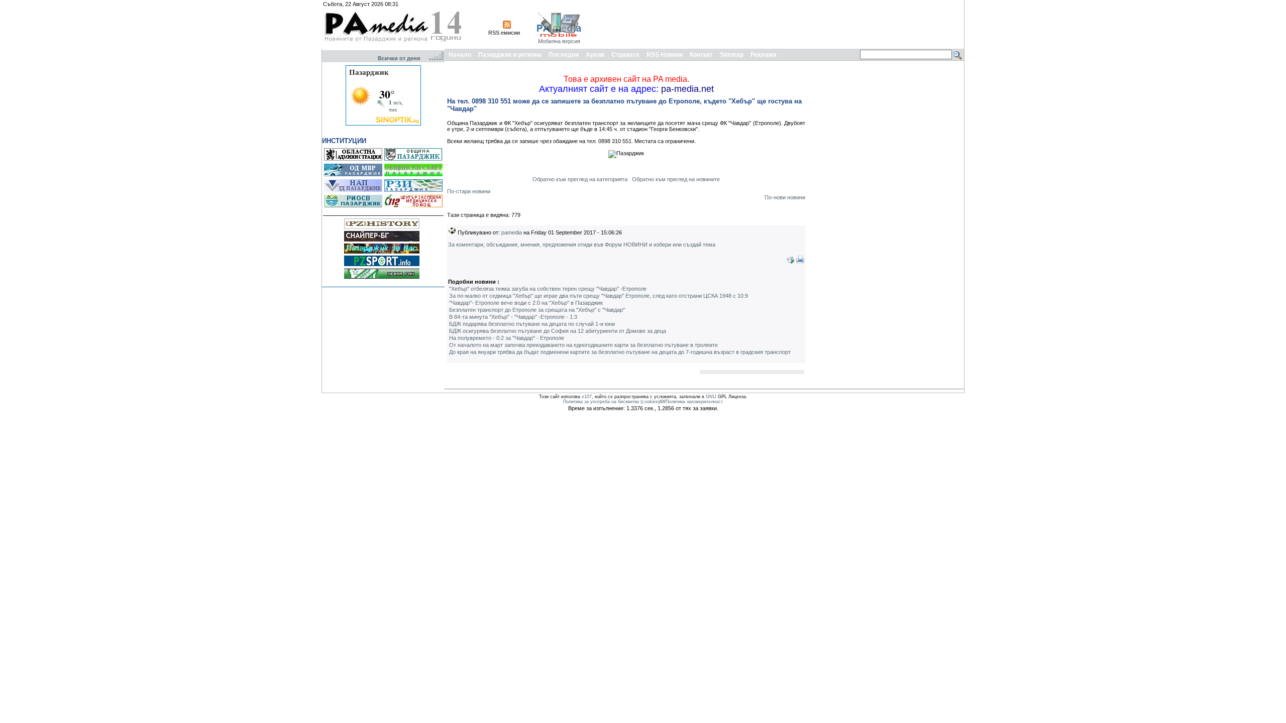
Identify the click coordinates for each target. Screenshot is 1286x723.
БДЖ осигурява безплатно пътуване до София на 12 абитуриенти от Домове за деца (557, 331)
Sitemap (731, 54)
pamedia (511, 232)
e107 (587, 396)
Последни (564, 54)
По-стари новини (468, 191)
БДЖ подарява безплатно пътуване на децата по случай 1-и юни (532, 324)
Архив (595, 54)
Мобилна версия (559, 41)
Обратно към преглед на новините (676, 179)
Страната (625, 54)
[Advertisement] (779, 24)
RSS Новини (665, 54)
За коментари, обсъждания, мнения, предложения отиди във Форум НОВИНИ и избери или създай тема (581, 245)
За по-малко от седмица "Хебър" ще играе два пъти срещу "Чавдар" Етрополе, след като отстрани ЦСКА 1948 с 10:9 (598, 296)
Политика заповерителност (694, 401)
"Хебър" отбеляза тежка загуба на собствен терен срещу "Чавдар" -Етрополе (548, 289)
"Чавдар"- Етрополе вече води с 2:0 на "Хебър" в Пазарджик (526, 303)
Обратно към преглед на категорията (579, 179)
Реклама (764, 54)
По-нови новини (785, 197)
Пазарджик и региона (510, 54)
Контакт (701, 54)
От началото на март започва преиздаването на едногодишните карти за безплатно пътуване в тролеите (583, 345)
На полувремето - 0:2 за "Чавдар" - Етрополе (506, 338)
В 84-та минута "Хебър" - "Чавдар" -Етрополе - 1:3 (513, 317)
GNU (711, 396)
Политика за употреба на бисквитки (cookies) (611, 401)
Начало (460, 54)
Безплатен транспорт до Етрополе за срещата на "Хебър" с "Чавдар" (537, 310)
